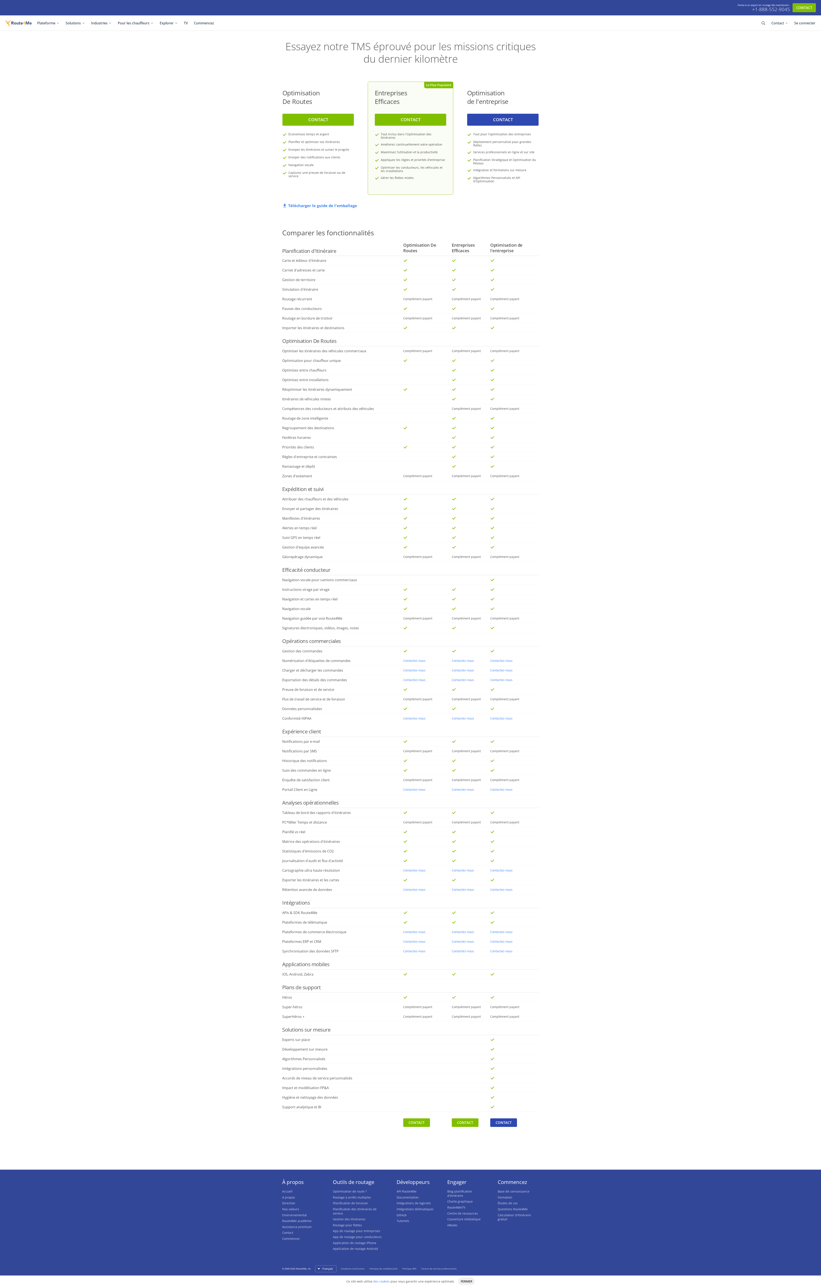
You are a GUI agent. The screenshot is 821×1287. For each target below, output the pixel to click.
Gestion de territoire (298, 279)
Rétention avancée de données (307, 889)
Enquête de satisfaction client (306, 780)
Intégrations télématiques (415, 1209)
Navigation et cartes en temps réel (310, 599)
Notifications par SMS (299, 751)
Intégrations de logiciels (414, 1203)
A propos (288, 1197)
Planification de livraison (350, 1203)
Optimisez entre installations (305, 379)
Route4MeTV (456, 1207)
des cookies (381, 1281)
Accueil (287, 1191)
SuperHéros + (293, 1016)
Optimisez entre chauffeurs (304, 370)
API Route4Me (406, 1191)
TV (186, 23)
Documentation (408, 1197)
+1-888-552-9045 (771, 9)
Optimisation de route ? (350, 1191)
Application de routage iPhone (354, 1243)
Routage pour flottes (347, 1225)
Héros (287, 997)
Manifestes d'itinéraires (301, 518)
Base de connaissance (513, 1191)
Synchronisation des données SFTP (310, 951)
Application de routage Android (355, 1249)
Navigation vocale (296, 608)
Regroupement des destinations (308, 428)
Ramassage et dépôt (298, 466)
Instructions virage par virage (305, 589)
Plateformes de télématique (304, 922)
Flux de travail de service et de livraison (313, 699)
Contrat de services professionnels (439, 1268)
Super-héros (292, 1007)
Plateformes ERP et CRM (301, 941)
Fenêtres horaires (296, 437)
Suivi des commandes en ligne (306, 770)
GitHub (402, 1215)
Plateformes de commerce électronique (314, 932)
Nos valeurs (290, 1209)
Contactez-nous (414, 661)
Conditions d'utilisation (353, 1268)
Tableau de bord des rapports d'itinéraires (316, 812)
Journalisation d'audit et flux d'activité (312, 860)
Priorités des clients (298, 447)
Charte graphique (460, 1201)
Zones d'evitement (297, 476)
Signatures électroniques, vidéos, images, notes (320, 628)
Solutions (73, 23)
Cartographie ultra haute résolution (311, 870)
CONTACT (804, 7)
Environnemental (294, 1215)
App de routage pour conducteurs (357, 1237)
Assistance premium (297, 1227)
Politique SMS (409, 1268)
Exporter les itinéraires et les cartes (310, 880)
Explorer (167, 23)
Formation (505, 1197)
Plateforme (46, 23)
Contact (777, 23)
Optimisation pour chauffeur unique (311, 360)
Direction (288, 1203)
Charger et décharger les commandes (312, 670)
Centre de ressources (462, 1213)
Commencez (204, 23)
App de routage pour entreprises (356, 1231)
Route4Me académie (297, 1221)
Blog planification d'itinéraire (459, 1193)
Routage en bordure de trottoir (307, 318)
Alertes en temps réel (299, 528)
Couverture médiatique (464, 1219)
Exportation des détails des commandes (314, 680)
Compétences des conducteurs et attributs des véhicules (328, 408)
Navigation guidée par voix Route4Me (312, 618)
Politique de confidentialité (383, 1268)
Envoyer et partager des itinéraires (310, 508)
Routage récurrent (297, 299)
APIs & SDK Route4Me (299, 912)
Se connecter (804, 23)
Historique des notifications (304, 760)
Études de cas (508, 1203)
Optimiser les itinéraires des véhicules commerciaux (324, 351)
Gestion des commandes (302, 651)
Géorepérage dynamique (302, 556)
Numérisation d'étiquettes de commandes (316, 660)
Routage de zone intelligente (305, 418)
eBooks (452, 1225)
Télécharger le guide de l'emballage (322, 205)
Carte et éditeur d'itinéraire (304, 260)
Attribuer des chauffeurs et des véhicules (315, 499)
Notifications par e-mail (301, 741)
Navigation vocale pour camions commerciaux (319, 580)
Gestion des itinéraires (349, 1219)
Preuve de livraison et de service (308, 689)
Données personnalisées (302, 708)
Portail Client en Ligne (299, 789)
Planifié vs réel (293, 832)
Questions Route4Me (513, 1209)
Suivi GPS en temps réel (301, 537)
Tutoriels (403, 1221)
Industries (99, 23)
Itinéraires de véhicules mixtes (306, 399)
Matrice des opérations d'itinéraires (311, 841)
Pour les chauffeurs (133, 23)
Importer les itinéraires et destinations (313, 328)
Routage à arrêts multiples (352, 1197)
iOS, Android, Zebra (297, 974)
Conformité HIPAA (296, 718)
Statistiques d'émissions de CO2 (308, 851)
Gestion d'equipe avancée (303, 547)
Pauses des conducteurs (302, 308)
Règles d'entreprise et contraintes (309, 456)
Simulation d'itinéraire (300, 289)
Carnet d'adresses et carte (303, 270)
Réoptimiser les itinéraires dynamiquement (317, 389)
